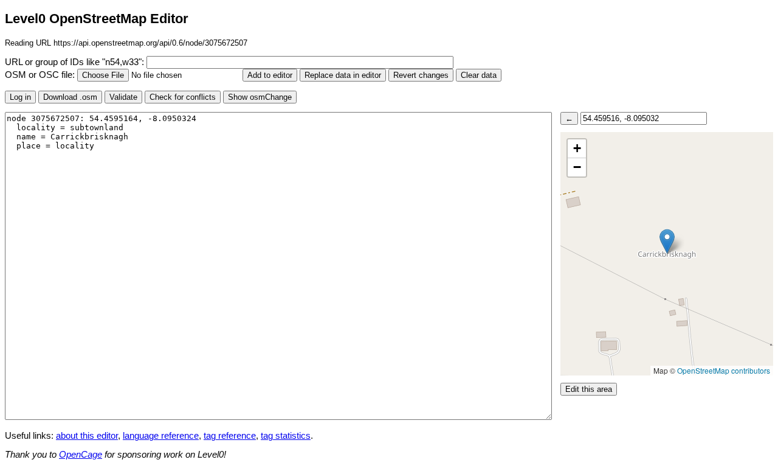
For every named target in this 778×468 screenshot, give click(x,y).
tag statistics (286, 436)
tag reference (230, 436)
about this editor (87, 436)
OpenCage (80, 454)
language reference (161, 436)
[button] (667, 241)
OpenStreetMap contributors (723, 370)
